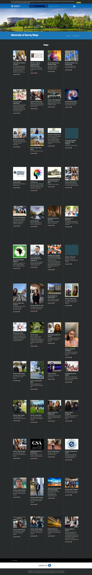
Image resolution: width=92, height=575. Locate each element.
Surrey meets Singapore (69, 413)
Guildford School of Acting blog (35, 452)
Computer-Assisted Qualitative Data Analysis (70, 141)
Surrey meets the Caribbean (70, 349)
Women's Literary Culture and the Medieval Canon (35, 64)
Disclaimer (52, 570)
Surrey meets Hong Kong (36, 148)
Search (45, 6)
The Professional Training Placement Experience (35, 258)
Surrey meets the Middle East (53, 413)
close (78, 2)
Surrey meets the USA (36, 305)
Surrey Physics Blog (71, 102)
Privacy (43, 570)
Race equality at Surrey (69, 529)
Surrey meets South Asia (36, 381)
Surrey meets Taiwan (36, 529)
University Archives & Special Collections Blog (54, 180)
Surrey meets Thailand (71, 489)
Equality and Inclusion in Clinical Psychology (54, 256)
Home (68, 35)
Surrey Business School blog (52, 296)
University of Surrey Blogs (24, 34)
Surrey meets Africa (70, 182)
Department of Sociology (69, 219)
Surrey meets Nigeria (19, 217)
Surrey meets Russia (54, 451)
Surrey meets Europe (19, 451)
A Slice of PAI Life (70, 257)
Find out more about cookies (23, 2)
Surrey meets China (19, 140)
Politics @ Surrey (53, 529)
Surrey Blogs (14, 560)
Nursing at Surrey (18, 333)
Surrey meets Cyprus (19, 529)
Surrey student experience (17, 102)
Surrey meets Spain (36, 415)
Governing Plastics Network (18, 260)
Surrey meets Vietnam (19, 490)
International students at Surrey (19, 63)
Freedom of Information (60, 570)
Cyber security (52, 373)
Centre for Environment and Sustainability (54, 489)
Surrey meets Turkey (19, 373)
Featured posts (76, 35)
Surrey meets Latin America (18, 304)
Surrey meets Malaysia (54, 100)
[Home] (15, 6)
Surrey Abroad (34, 221)
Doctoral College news (54, 134)
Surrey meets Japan (19, 415)
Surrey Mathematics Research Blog (53, 63)
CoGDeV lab (34, 182)
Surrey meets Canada (36, 497)
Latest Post (15, 74)
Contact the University (37, 570)
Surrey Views (34, 335)
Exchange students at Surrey (54, 335)
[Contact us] (49, 565)
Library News (17, 182)
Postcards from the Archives (53, 219)
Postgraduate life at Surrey (70, 374)
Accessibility (29, 570)
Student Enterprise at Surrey (71, 452)
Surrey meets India (70, 298)
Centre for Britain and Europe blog (71, 63)
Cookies (47, 570)
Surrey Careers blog (36, 102)
